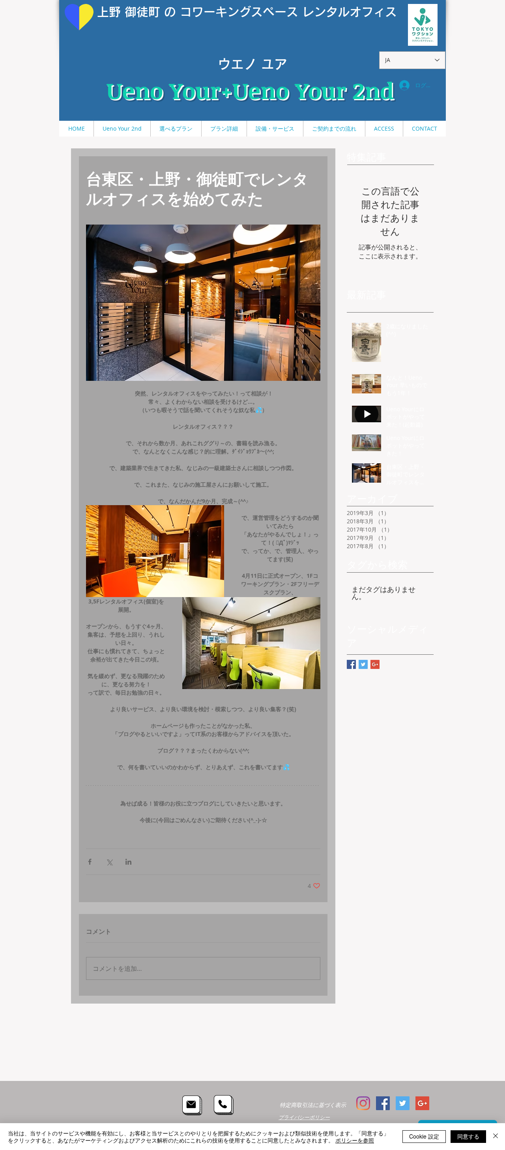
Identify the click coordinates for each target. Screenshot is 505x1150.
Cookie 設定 (424, 1136)
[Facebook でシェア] (90, 861)
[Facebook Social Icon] (383, 1103)
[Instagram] (363, 1103)
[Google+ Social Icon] (422, 1103)
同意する (468, 1136)
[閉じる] (495, 1136)
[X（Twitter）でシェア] (109, 861)
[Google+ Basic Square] (375, 664)
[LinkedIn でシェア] (128, 861)
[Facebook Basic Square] (351, 664)
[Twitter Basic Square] (363, 664)
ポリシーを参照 (354, 1140)
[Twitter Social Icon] (403, 1103)
